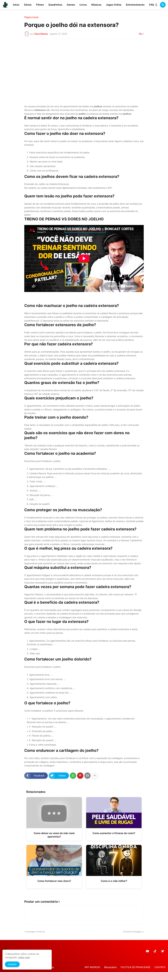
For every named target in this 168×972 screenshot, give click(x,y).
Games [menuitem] (71, 4)
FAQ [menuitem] (151, 4)
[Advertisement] (84, 66)
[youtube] (147, 951)
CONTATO (160, 967)
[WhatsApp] (73, 775)
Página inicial (31, 17)
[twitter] (163, 951)
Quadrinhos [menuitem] (55, 4)
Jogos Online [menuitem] (113, 4)
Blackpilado (110, 967)
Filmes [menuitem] (40, 4)
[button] (156, 5)
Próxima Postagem (132, 931)
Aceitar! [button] (12, 964)
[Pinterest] (80, 775)
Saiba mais (24, 957)
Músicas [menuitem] (96, 4)
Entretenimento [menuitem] (135, 4)
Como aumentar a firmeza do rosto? (114, 833)
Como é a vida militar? (114, 881)
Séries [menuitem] (28, 4)
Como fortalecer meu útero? (54, 881)
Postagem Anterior (35, 931)
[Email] (87, 775)
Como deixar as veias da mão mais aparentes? (54, 835)
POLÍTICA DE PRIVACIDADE (135, 967)
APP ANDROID (92, 967)
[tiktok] (155, 951)
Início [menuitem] (16, 4)
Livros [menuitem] (83, 4)
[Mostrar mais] (95, 775)
